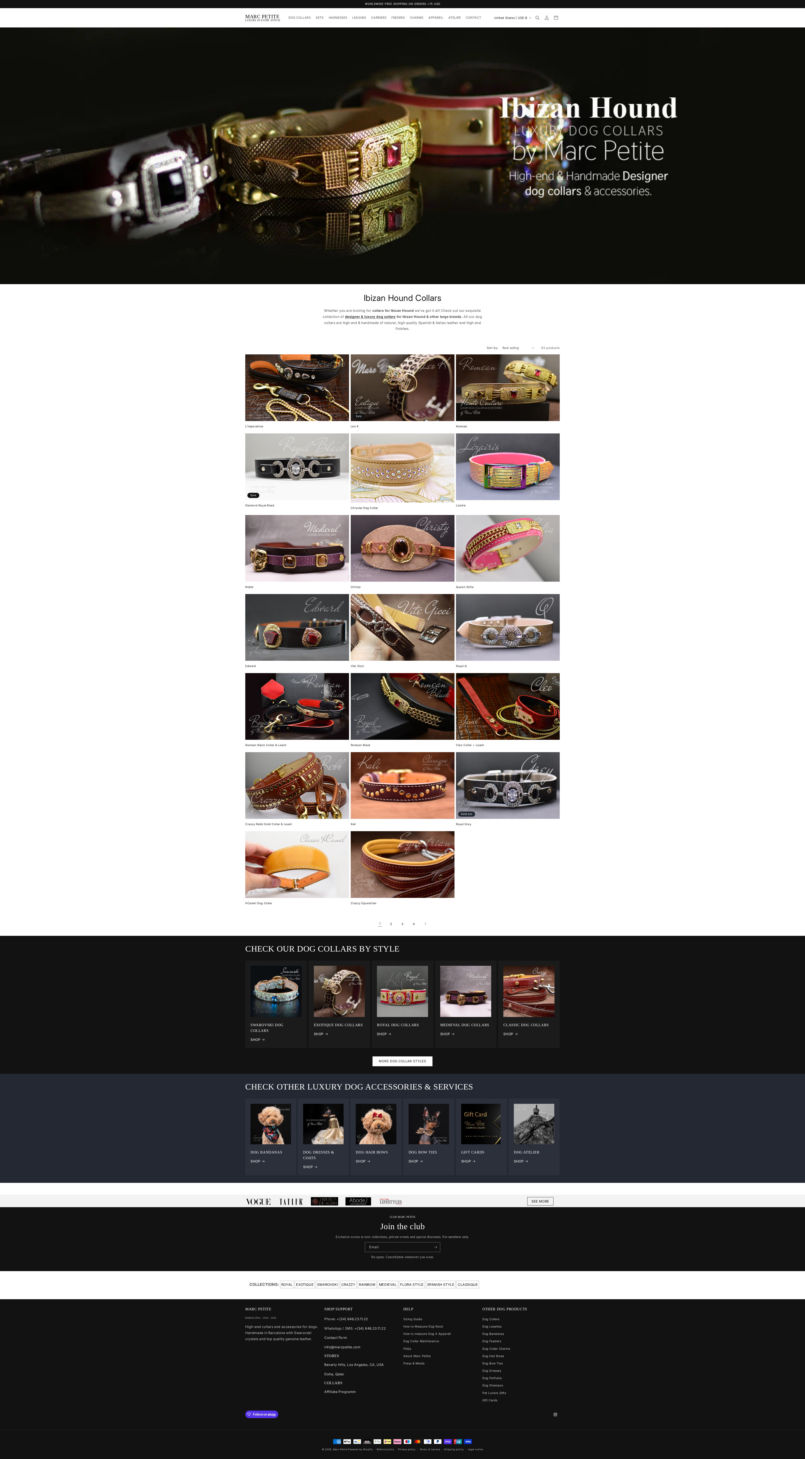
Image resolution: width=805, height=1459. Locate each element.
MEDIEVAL (388, 1284)
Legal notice (475, 1449)
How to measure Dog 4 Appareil (427, 1333)
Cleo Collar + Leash (470, 745)
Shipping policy (454, 1449)
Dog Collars (491, 1319)
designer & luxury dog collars (370, 317)
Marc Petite (340, 1449)
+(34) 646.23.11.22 (352, 1319)
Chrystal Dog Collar (364, 508)
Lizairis (461, 505)
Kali (353, 824)
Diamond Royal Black (259, 505)
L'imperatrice (254, 426)
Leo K (355, 426)
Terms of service (430, 1449)
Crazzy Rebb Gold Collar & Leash (268, 824)
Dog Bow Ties (492, 1363)
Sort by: (492, 348)
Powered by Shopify (360, 1449)
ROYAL (287, 1284)
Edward (250, 666)
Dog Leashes (492, 1326)
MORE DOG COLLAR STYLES (402, 1061)
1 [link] (380, 924)
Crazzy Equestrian (364, 903)
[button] (537, 17)
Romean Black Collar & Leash (265, 745)
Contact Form (335, 1337)
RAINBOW (367, 1284)
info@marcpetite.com (342, 1347)
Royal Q (461, 666)
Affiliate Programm (340, 1392)
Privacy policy (406, 1449)
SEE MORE (540, 1201)
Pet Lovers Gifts (494, 1393)
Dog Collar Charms (496, 1348)
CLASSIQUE (468, 1284)
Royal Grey (463, 824)
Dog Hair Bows (493, 1356)
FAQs (407, 1348)
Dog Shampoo (492, 1385)
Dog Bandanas (493, 1333)
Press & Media (414, 1363)
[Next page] (425, 923)
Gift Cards (489, 1400)
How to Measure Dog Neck (423, 1326)
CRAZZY (348, 1284)
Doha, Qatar (334, 1374)
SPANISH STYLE (440, 1284)
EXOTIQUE (305, 1284)
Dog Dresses (491, 1370)
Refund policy (385, 1449)
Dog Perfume (492, 1378)
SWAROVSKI (327, 1284)
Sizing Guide (412, 1319)
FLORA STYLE (412, 1284)
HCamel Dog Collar (258, 903)
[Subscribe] (435, 1247)
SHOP (255, 1040)
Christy (356, 587)
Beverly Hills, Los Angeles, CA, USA (354, 1365)
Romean (461, 426)
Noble (249, 587)
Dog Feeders (491, 1341)
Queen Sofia (465, 587)
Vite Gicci (357, 666)
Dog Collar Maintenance (421, 1341)
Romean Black (360, 745)
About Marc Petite (417, 1356)
